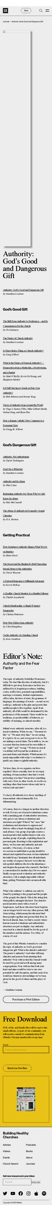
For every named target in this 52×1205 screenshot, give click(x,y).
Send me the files (17, 1068)
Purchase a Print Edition (26, 999)
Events (6, 1157)
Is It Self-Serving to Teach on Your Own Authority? (21, 390)
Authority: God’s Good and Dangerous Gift (23, 290)
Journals (6, 22)
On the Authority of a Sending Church (20, 635)
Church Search (10, 1163)
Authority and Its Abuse (14, 481)
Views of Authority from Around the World (23, 405)
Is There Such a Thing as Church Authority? (23, 351)
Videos (6, 1151)
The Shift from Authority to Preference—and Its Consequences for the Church (25, 323)
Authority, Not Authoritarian (16, 457)
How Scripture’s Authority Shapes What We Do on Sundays (25, 549)
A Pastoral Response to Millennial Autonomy (23, 581)
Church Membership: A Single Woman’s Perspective (21, 608)
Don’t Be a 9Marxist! (13, 469)
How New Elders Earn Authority (18, 623)
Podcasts (31, 1144)
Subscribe (36, 1182)
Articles (7, 1144)
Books (29, 1151)
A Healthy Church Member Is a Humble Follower (25, 593)
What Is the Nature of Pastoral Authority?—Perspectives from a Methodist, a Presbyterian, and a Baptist (25, 368)
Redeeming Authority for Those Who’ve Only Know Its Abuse (24, 496)
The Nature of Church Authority (18, 338)
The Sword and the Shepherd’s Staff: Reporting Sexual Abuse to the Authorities (25, 566)
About (29, 1157)
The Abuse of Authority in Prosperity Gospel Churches (23, 513)
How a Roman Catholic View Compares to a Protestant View (23, 423)
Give (26, 10)
